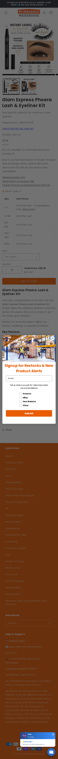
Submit (29, 413)
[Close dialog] (53, 338)
